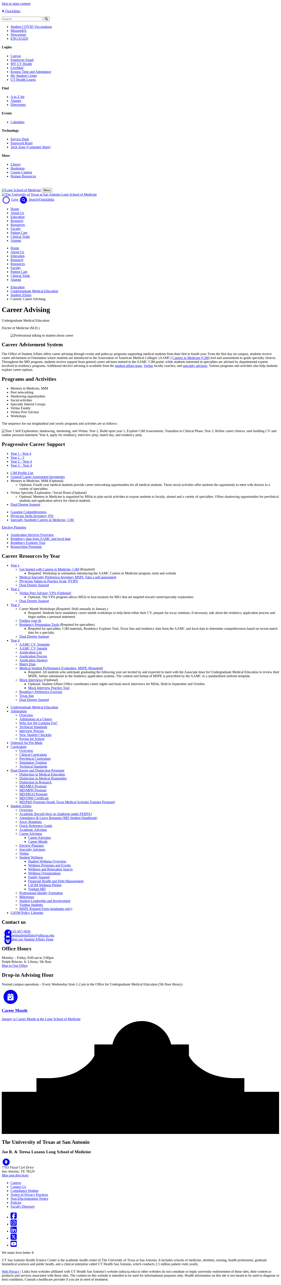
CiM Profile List (22, 473)
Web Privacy (11, 1271)
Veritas (148, 366)
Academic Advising (33, 830)
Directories (18, 104)
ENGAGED (19, 38)
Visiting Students (31, 905)
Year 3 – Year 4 (21, 465)
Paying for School (31, 739)
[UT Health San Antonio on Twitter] (14, 1238)
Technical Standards (33, 727)
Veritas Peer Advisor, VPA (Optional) (45, 593)
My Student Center (24, 76)
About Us (17, 213)
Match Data (27, 664)
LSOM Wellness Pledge (44, 885)
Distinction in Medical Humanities (43, 778)
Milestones (26, 897)
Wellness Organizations (44, 873)
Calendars (17, 122)
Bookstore (18, 168)
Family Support (39, 877)
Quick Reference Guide (35, 826)
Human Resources (23, 176)
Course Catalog (21, 172)
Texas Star (26, 696)
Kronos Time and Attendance (31, 72)
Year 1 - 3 (17, 457)
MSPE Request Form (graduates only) (45, 909)
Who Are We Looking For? (38, 723)
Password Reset (21, 143)
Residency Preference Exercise (40, 692)
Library (16, 164)
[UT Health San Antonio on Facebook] (14, 1217)
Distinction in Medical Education (42, 774)
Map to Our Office (15, 965)
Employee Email (22, 60)
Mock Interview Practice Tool (48, 688)
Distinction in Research (35, 782)
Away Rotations (30, 822)
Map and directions (15, 1175)
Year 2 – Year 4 (21, 461)
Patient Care (19, 233)
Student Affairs (21, 295)
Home (15, 209)
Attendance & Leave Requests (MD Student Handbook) (58, 818)
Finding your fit (30, 621)
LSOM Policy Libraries (27, 913)
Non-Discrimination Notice (29, 1198)
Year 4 (15, 640)
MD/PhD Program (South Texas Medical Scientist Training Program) (67, 802)
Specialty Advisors (32, 849)
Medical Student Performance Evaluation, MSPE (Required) (61, 668)
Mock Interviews (31, 680)
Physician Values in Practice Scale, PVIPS (48, 581)
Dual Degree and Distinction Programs (37, 770)
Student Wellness (31, 857)
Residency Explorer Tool (28, 543)
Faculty (16, 229)
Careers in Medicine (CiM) (191, 358)
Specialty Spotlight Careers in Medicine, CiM (42, 520)
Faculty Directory (23, 1206)
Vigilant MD (37, 889)
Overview (26, 715)
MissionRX (19, 30)
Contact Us (18, 1187)
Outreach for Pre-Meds (26, 743)
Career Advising (30, 834)
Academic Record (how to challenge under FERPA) (55, 814)
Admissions (19, 711)
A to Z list (17, 97)
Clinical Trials (20, 236)
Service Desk (20, 139)
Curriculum (18, 747)
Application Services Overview (32, 535)
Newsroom (18, 34)
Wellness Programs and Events (49, 865)
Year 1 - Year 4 (21, 453)
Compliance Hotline (24, 1191)
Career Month (37, 841)
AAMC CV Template (34, 644)
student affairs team (128, 366)
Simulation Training (33, 762)
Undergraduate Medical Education (34, 291)
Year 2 (15, 589)
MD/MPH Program (32, 790)
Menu (46, 190)
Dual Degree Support (25, 504)
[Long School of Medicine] (21, 190)
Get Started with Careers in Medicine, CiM (49, 569)
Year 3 (15, 605)
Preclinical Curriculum (34, 758)
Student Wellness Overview (47, 861)
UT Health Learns (23, 79)
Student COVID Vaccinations (31, 27)
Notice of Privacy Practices (29, 1195)
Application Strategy (33, 660)
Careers (16, 1183)
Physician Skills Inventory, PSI (32, 516)
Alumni (16, 101)
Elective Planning (14, 527)
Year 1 (15, 565)
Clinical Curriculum (33, 754)
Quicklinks (12, 11)
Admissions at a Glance (35, 719)
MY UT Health (21, 64)
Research (17, 221)
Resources (18, 225)
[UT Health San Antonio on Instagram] (14, 1224)
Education (18, 217)
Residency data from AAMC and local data (40, 539)
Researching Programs (26, 547)
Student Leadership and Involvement (44, 901)
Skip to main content (16, 3)
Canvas (16, 56)
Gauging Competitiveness (28, 512)
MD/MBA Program (33, 786)
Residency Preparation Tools (39, 624)
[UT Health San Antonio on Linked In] (14, 1231)
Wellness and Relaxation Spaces (50, 869)
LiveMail (17, 68)
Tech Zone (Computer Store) (30, 147)
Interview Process (31, 731)
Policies (16, 1202)
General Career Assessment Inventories (38, 477)
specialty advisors (195, 366)
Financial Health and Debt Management (55, 881)
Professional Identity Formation (41, 893)
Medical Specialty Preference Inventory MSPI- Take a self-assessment (67, 577)
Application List (30, 652)
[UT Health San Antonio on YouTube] (14, 1245)
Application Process (33, 656)
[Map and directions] (6, 1162)
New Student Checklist (35, 735)
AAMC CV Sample (33, 648)
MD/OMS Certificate (34, 798)
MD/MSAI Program (33, 794)
